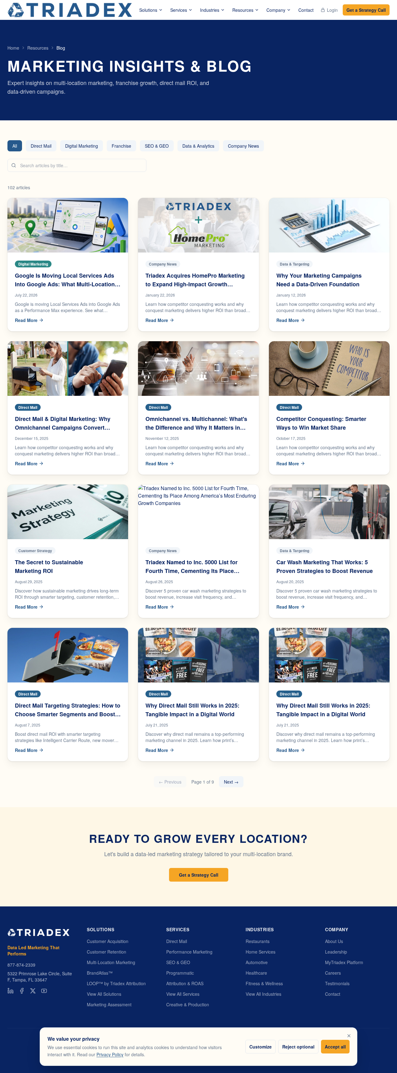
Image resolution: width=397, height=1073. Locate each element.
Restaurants (258, 941)
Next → (231, 782)
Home (13, 48)
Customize (260, 1046)
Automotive (257, 962)
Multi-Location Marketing (111, 962)
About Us (334, 941)
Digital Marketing (81, 146)
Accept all (335, 1046)
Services (178, 10)
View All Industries (263, 994)
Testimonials (337, 983)
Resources (242, 10)
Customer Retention (106, 952)
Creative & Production (187, 1004)
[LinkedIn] (10, 991)
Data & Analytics (198, 146)
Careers (333, 973)
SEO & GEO (157, 146)
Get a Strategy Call (366, 10)
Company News (243, 146)
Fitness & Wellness (264, 983)
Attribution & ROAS (184, 983)
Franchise (121, 146)
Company (275, 10)
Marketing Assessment (109, 1004)
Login (332, 10)
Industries (209, 10)
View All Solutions (104, 994)
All (14, 146)
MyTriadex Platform (344, 962)
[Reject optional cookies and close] (349, 1035)
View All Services (182, 994)
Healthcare (256, 973)
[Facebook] (22, 991)
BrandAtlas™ (100, 973)
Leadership (336, 952)
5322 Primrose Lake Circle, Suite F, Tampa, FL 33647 (39, 976)
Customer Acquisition (107, 941)
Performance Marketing (189, 952)
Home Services (260, 952)
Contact (306, 10)
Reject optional (298, 1046)
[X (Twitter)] (33, 991)
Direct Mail (41, 146)
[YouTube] (44, 991)
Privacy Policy (109, 1054)
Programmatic (180, 973)
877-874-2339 (21, 965)
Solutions (148, 10)
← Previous (170, 782)
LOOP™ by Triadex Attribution (116, 983)
